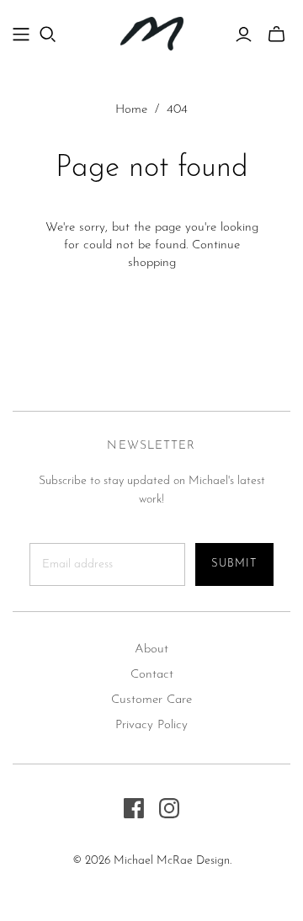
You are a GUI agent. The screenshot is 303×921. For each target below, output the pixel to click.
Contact (151, 674)
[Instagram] (169, 808)
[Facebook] (134, 808)
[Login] (243, 34)
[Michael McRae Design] (151, 32)
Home (131, 110)
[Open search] (48, 34)
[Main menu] (21, 34)
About (151, 649)
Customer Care (151, 700)
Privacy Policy (151, 725)
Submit (234, 563)
